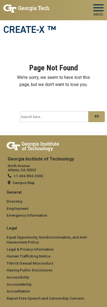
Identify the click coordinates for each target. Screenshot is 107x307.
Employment (17, 208)
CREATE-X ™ (29, 30)
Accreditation (18, 291)
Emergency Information (27, 215)
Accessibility (18, 277)
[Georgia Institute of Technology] (26, 7)
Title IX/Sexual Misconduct (30, 263)
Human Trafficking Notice (28, 256)
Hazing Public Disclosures (29, 270)
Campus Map (24, 182)
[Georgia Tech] (33, 145)
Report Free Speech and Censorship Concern (45, 298)
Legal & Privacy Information (30, 249)
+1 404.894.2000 (28, 176)
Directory (14, 201)
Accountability (19, 284)
